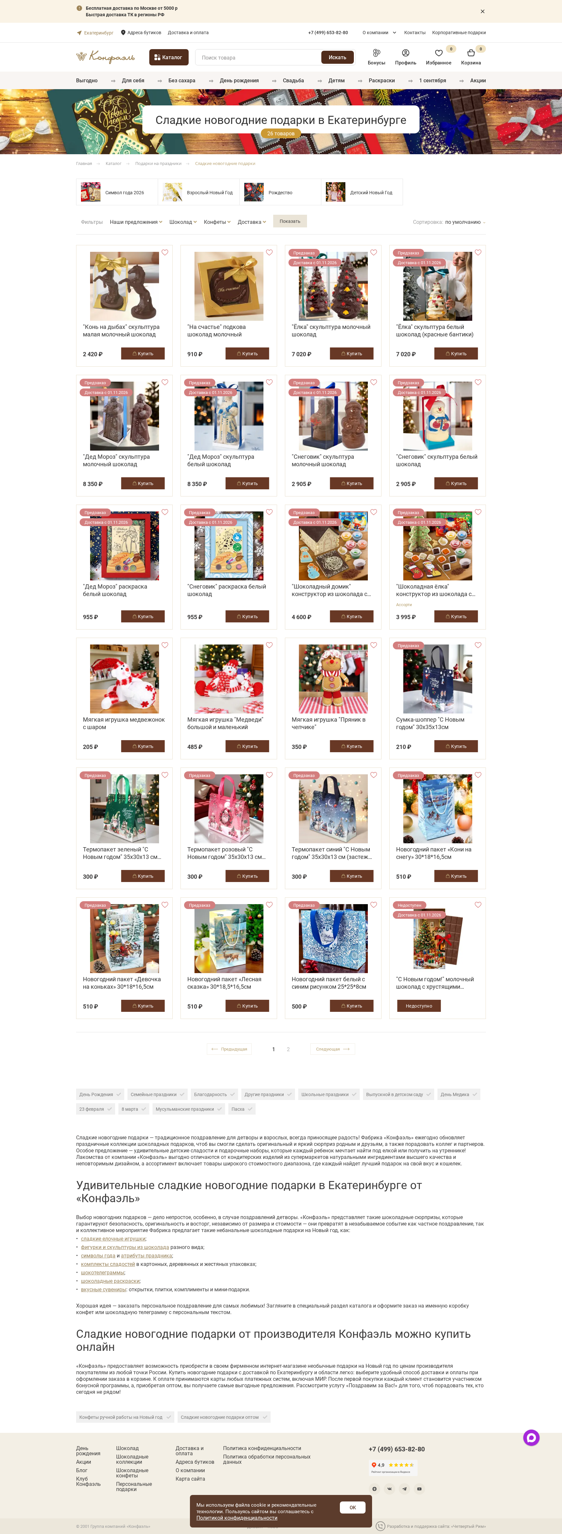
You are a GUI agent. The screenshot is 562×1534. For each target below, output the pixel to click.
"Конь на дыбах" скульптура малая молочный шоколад (121, 330)
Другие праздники (264, 1094)
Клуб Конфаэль (88, 1481)
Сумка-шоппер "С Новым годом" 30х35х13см (430, 723)
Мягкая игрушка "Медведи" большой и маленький (225, 723)
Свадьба (293, 80)
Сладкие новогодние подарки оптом (220, 1417)
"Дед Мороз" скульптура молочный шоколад (116, 460)
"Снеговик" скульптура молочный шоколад (323, 460)
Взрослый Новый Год (210, 192)
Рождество (280, 192)
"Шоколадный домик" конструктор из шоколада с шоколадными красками (329, 590)
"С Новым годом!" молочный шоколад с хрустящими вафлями (435, 982)
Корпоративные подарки (459, 32)
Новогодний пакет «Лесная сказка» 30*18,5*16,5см (224, 982)
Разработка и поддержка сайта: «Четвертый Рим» (436, 1526)
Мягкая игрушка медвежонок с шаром (124, 723)
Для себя (133, 80)
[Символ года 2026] (90, 192)
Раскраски (382, 80)
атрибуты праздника (146, 1255)
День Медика (455, 1094)
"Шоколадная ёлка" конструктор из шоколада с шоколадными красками (434, 590)
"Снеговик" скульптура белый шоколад (436, 460)
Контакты (415, 32)
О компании (375, 32)
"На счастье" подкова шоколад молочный (216, 330)
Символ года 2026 (124, 192)
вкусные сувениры (103, 1289)
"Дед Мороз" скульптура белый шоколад (220, 460)
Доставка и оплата (188, 32)
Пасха (238, 1109)
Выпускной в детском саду (394, 1094)
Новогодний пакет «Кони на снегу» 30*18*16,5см (434, 853)
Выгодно (87, 80)
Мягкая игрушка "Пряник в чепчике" (329, 723)
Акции (478, 80)
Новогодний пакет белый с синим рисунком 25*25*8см (329, 982)
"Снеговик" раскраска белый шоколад (226, 590)
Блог (81, 1470)
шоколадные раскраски (110, 1280)
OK (353, 1507)
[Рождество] (254, 192)
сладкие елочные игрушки (113, 1238)
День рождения (239, 80)
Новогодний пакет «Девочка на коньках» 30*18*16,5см (122, 982)
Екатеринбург (99, 33)
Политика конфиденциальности (262, 1448)
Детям (336, 80)
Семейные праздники (154, 1094)
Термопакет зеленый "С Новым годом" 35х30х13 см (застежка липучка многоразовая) (120, 853)
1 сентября (432, 80)
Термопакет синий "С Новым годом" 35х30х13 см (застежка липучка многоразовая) (333, 853)
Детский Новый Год (371, 192)
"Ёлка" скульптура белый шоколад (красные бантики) (435, 330)
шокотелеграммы (102, 1272)
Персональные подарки (134, 1486)
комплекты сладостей (108, 1263)
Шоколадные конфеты (132, 1473)
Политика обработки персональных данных (267, 1459)
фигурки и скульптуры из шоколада (125, 1246)
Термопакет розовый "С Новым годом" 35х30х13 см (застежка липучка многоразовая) (224, 853)
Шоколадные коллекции (132, 1459)
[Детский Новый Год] (335, 192)
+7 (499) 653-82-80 (397, 1449)
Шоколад (127, 1448)
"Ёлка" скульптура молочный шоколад (331, 330)
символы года (98, 1255)
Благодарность (210, 1094)
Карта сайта (190, 1478)
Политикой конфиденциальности (236, 1517)
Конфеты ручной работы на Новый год (121, 1417)
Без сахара (181, 80)
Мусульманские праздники (185, 1109)
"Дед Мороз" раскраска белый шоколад (115, 590)
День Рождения (96, 1094)
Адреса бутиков (144, 32)
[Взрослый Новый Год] (172, 192)
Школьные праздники (325, 1094)
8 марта (130, 1109)
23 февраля (91, 1109)
